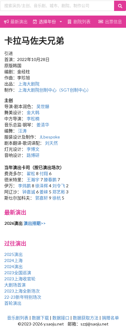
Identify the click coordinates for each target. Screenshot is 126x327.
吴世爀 (42, 106)
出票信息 (113, 21)
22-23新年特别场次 (22, 297)
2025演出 (13, 254)
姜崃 (43, 191)
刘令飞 (58, 185)
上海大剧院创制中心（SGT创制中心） (54, 89)
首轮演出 (12, 303)
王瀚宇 (33, 179)
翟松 (31, 173)
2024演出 (13, 266)
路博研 (33, 155)
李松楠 (33, 118)
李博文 (33, 149)
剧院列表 (82, 21)
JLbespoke (49, 136)
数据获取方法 (85, 317)
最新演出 (19, 21)
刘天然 (51, 143)
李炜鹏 (24, 185)
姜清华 (42, 124)
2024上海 (13, 260)
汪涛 (22, 130)
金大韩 (33, 112)
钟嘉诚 (28, 191)
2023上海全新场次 (22, 290)
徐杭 (56, 197)
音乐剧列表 (17, 317)
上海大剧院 (28, 83)
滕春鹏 (50, 179)
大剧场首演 (15, 284)
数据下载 (40, 317)
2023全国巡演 (17, 272)
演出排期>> (35, 223)
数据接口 (60, 317)
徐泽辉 (41, 185)
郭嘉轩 (41, 197)
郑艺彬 (58, 191)
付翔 (43, 173)
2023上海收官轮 (19, 278)
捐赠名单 (110, 317)
